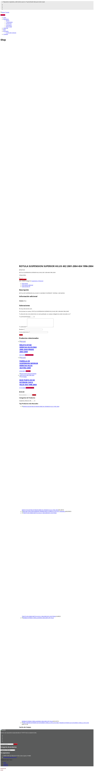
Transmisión (9, 22)
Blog (4, 29)
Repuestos (6, 19)
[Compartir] (3, 768)
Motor (7, 20)
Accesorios (9, 23)
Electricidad (9, 26)
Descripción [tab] (25, 283)
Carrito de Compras (11, 33)
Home (4, 43)
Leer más (28, 371)
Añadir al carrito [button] (29, 355)
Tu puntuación (23, 316)
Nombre (21, 329)
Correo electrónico (24, 332)
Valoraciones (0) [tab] (26, 286)
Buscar (34, 394)
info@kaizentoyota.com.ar (10, 757)
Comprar (3, 15)
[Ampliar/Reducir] (1, 768)
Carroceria (8, 25)
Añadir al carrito (23, 279)
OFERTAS (5, 28)
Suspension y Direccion (9, 45)
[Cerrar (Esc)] (5, 768)
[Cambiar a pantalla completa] (2, 768)
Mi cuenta (5, 31)
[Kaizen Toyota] (5, 12)
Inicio (4, 17)
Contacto (5, 34)
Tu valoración (23, 327)
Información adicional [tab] (27, 285)
